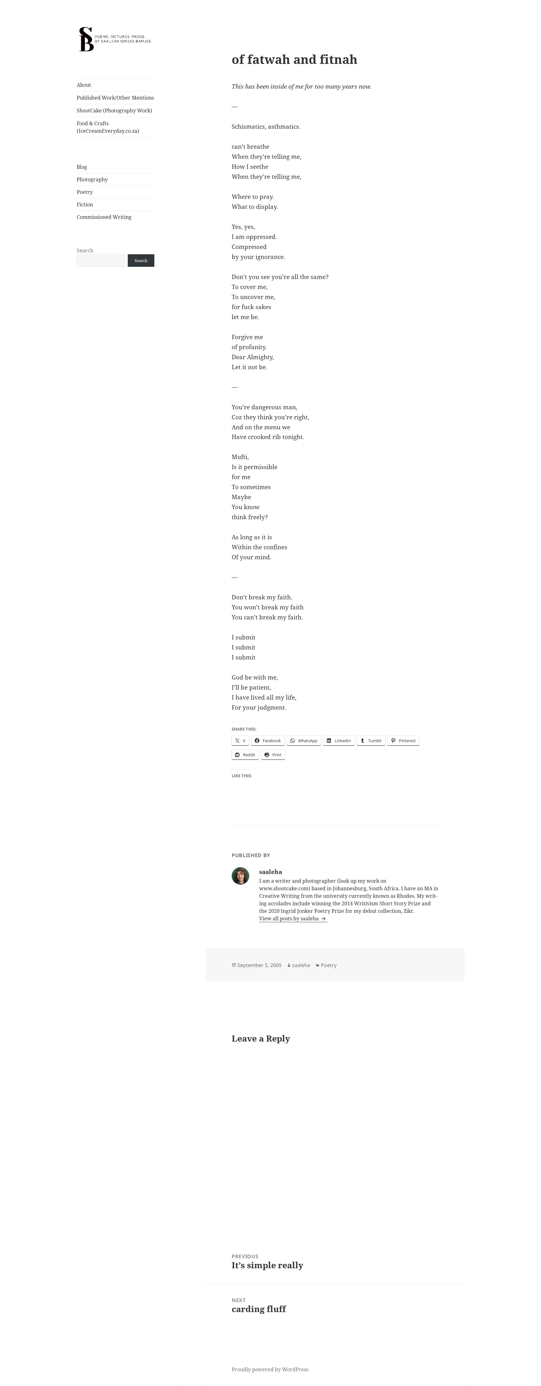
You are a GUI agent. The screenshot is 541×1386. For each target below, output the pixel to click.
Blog (82, 166)
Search (85, 250)
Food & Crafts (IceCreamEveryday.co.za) (108, 127)
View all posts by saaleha (289, 918)
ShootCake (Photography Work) (114, 110)
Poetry (85, 192)
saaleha (301, 965)
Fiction (85, 204)
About (84, 84)
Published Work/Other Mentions (115, 97)
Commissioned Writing (104, 217)
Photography (92, 179)
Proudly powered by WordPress (270, 1369)
